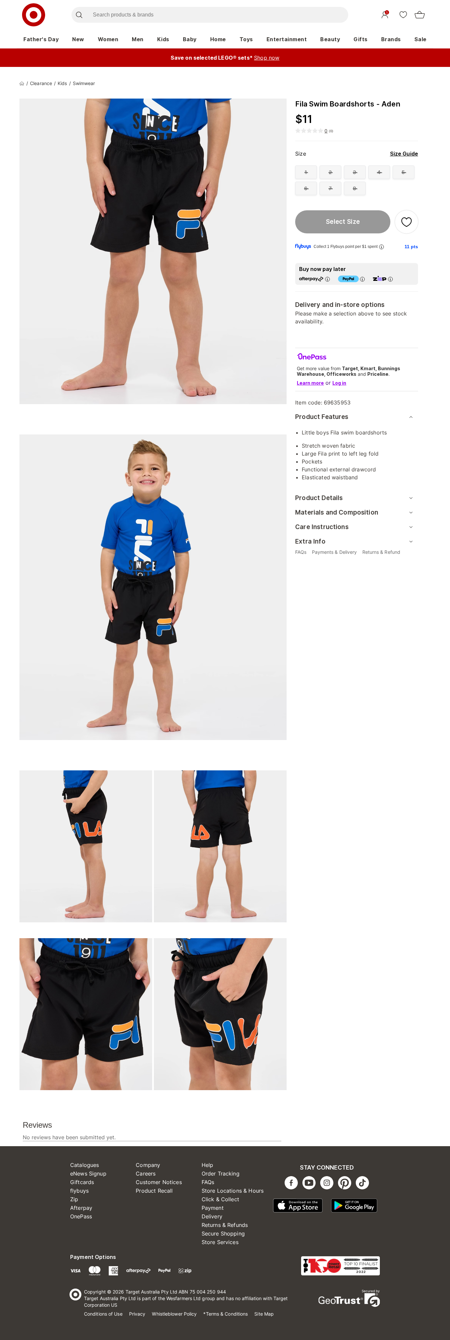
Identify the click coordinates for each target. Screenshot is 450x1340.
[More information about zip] (390, 279)
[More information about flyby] (381, 247)
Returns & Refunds (225, 1225)
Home (218, 39)
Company (148, 1165)
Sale (420, 39)
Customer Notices (159, 1182)
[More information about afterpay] (327, 279)
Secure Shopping (223, 1233)
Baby (190, 39)
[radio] (306, 172)
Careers (145, 1173)
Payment (213, 1208)
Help (207, 1165)
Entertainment (287, 39)
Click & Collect (220, 1199)
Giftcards (82, 1182)
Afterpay (81, 1208)
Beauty (330, 39)
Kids (163, 39)
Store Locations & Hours (233, 1190)
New (78, 39)
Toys (246, 39)
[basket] (419, 14)
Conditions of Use (103, 1314)
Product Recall (154, 1190)
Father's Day (41, 39)
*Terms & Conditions (225, 1314)
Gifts (360, 39)
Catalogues (84, 1165)
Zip (74, 1199)
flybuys (79, 1190)
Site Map (264, 1314)
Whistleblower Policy (174, 1314)
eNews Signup (88, 1173)
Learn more (310, 383)
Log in (339, 383)
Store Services (220, 1242)
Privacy (137, 1314)
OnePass (81, 1216)
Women (108, 39)
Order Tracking (220, 1173)
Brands (391, 39)
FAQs (208, 1182)
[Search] (78, 15)
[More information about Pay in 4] (362, 279)
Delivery (212, 1216)
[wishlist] (403, 14)
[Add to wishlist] (406, 221)
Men (138, 39)
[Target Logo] (33, 14)
